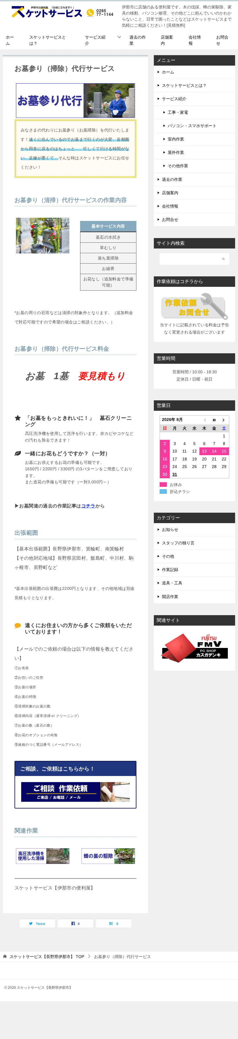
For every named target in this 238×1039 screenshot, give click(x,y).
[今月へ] (214, 420)
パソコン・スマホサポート (192, 125)
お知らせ (170, 529)
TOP (47, 956)
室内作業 (176, 139)
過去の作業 (137, 40)
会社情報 (195, 40)
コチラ (88, 505)
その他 (168, 556)
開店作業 (170, 596)
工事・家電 (178, 112)
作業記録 (170, 569)
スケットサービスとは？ (47, 40)
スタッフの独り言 (178, 543)
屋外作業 (176, 152)
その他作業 (178, 165)
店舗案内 (167, 40)
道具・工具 (172, 583)
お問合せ (222, 40)
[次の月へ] (224, 420)
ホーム (10, 40)
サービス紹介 (95, 40)
